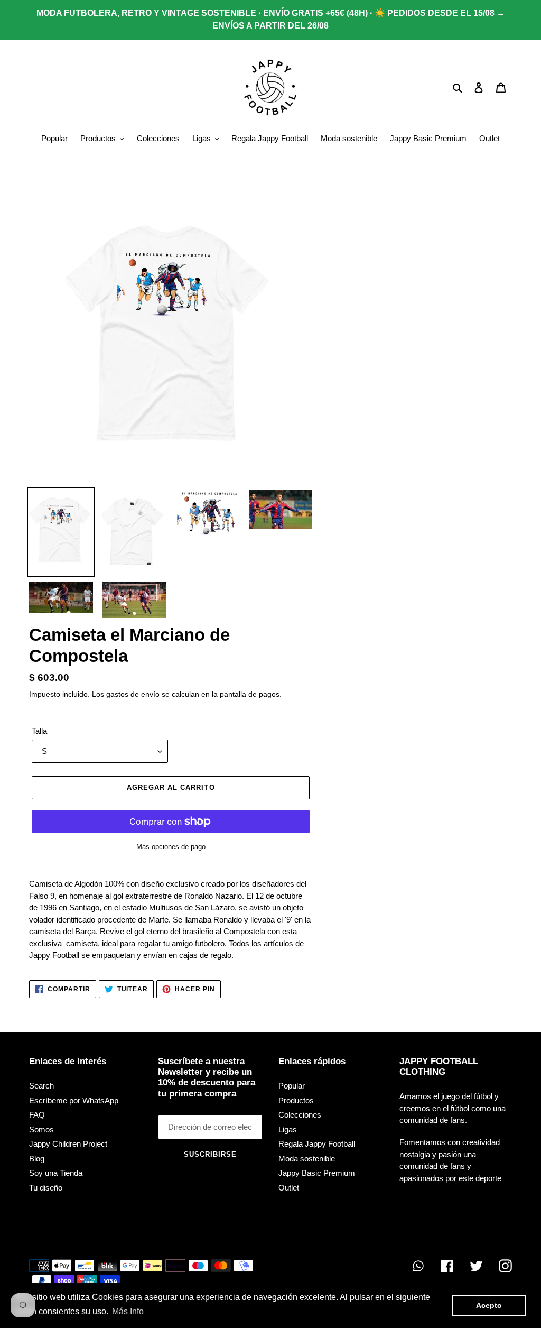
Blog (36, 1158)
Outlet (288, 1187)
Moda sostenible (306, 1158)
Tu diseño (45, 1187)
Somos (41, 1129)
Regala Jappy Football (316, 1143)
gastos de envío (133, 694)
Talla (39, 730)
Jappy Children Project (68, 1143)
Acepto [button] (489, 1305)
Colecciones (299, 1114)
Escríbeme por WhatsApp (73, 1100)
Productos (296, 1100)
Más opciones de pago (171, 847)
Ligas (287, 1129)
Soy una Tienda (55, 1172)
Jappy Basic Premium (316, 1172)
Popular (291, 1085)
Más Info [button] (128, 1311)
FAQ (37, 1114)
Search (41, 1085)
